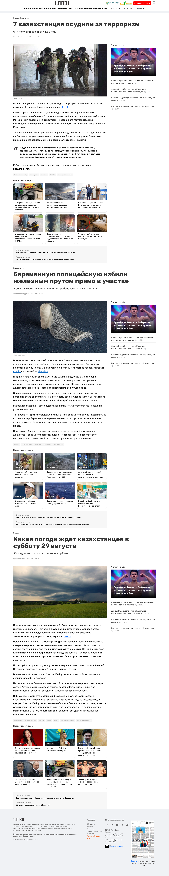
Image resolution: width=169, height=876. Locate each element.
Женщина (38, 444)
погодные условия (67, 720)
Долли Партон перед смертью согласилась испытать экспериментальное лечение (52, 524)
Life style (72, 9)
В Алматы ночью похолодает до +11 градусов (132, 106)
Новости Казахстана (33, 9)
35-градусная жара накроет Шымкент (33, 805)
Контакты (90, 834)
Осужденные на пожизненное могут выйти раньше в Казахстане (45, 259)
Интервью (62, 9)
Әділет (105, 9)
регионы (44, 175)
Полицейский (27, 444)
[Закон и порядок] (113, 3)
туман (49, 720)
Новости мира (50, 9)
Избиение (47, 444)
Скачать (134, 861)
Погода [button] (140, 9)
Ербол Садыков (19, 559)
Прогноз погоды (30, 720)
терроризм (34, 175)
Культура (88, 9)
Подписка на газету (142, 3)
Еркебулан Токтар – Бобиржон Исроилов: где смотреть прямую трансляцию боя (133, 68)
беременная (58, 444)
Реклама (90, 826)
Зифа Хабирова (19, 37)
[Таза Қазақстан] (126, 3)
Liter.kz (66, 107)
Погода (41, 720)
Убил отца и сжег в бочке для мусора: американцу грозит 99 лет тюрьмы (48, 517)
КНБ (70, 175)
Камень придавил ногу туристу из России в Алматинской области (45, 252)
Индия (16, 444)
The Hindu (43, 371)
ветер (56, 720)
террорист (62, 175)
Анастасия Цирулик (21, 294)
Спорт (80, 9)
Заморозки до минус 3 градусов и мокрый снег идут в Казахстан (45, 798)
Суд (26, 175)
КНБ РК (52, 175)
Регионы (97, 9)
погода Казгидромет (84, 720)
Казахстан (18, 175)
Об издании (91, 824)
